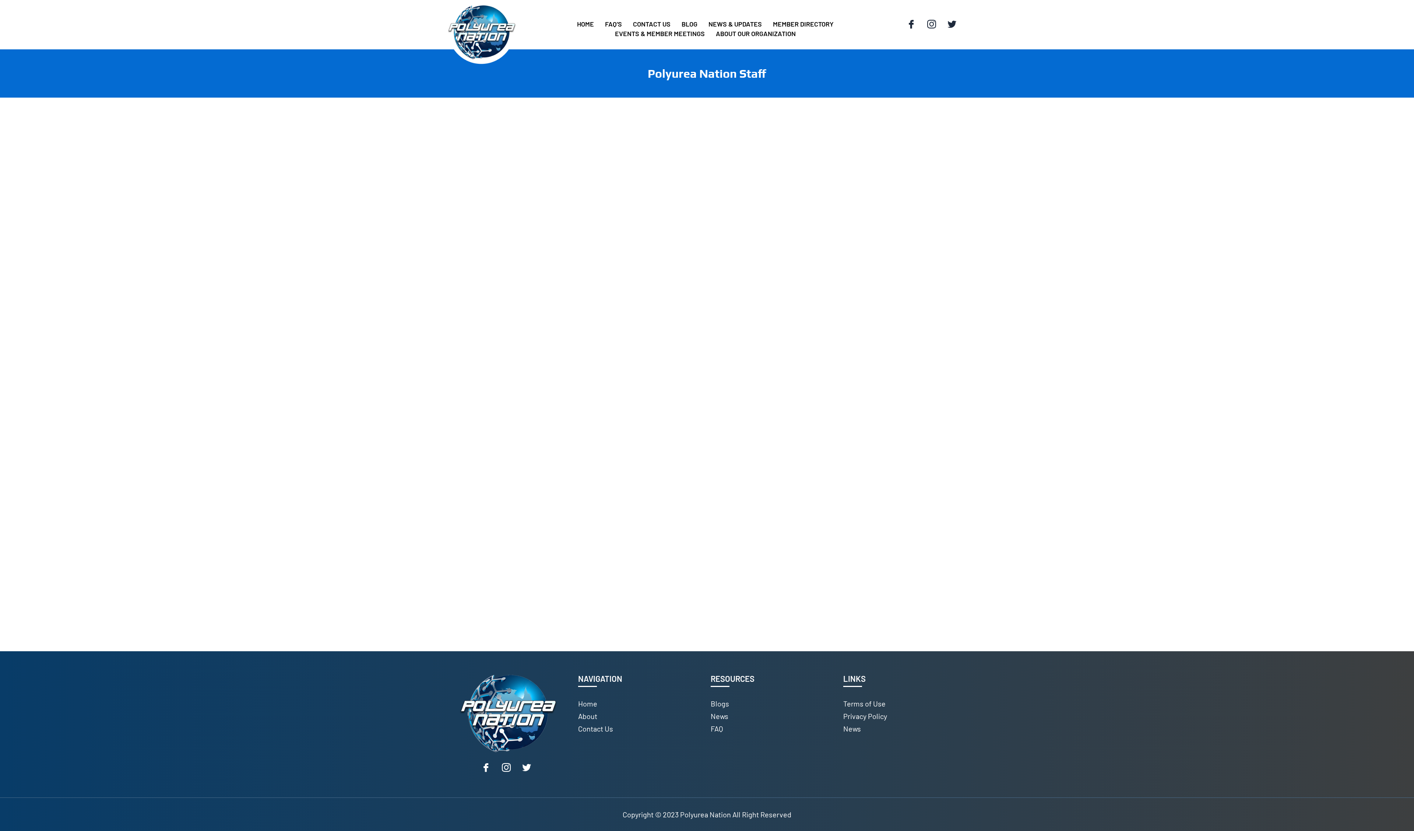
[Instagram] (931, 24)
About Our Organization (756, 33)
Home (585, 24)
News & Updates (735, 24)
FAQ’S (613, 24)
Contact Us (652, 24)
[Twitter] (952, 24)
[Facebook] (911, 24)
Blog (689, 24)
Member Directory (803, 24)
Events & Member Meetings (660, 33)
